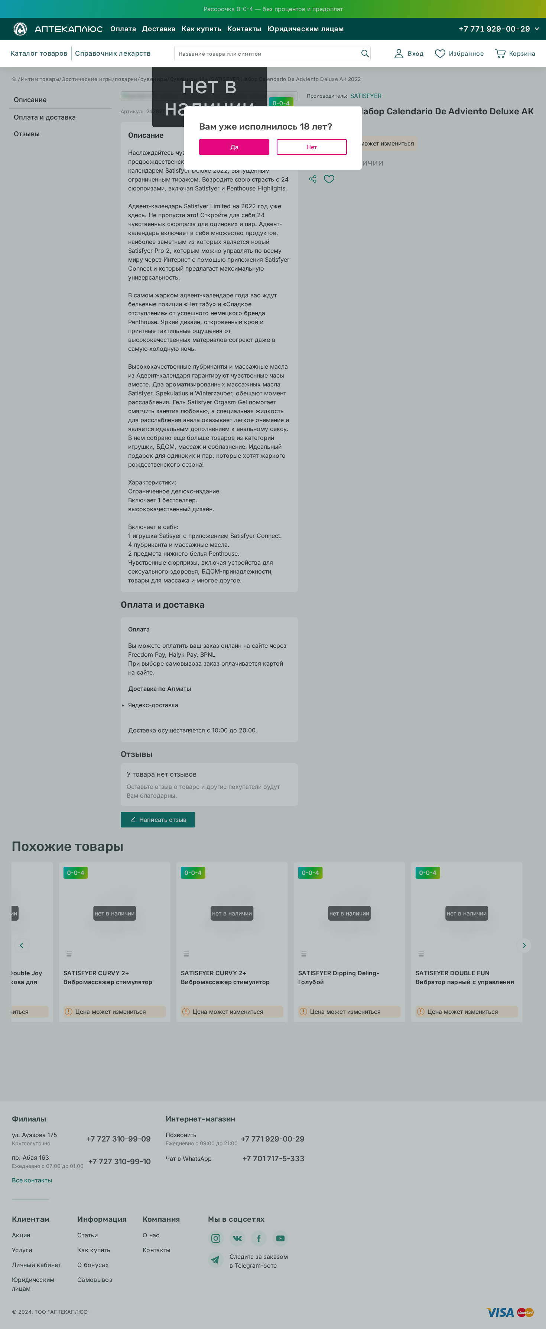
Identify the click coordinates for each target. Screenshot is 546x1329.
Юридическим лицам (305, 29)
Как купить (201, 29)
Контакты (244, 29)
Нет (311, 147)
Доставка (159, 29)
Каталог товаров (38, 53)
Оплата (123, 29)
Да (234, 147)
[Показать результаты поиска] (365, 53)
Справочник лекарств (112, 53)
